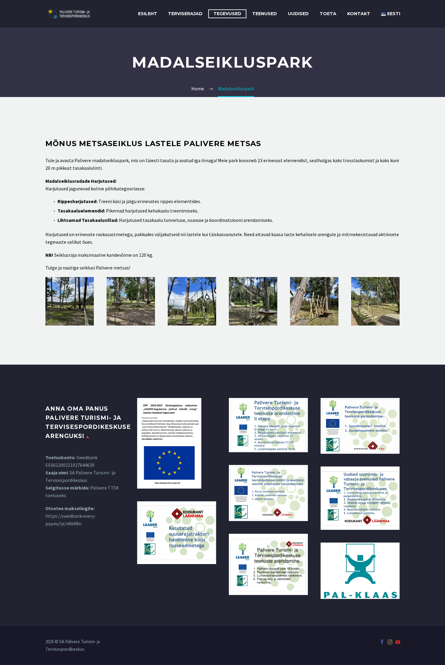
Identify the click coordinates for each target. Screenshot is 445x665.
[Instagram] (389, 642)
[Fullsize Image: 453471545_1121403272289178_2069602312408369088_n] (314, 301)
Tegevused (227, 13)
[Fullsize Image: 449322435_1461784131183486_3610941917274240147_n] (192, 301)
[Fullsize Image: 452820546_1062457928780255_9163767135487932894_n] (375, 301)
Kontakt (358, 13)
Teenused (264, 13)
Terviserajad (185, 13)
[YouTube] (397, 642)
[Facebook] (382, 642)
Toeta (328, 13)
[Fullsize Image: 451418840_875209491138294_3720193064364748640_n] (253, 301)
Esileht (147, 13)
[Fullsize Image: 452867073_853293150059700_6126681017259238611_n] (131, 301)
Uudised (298, 13)
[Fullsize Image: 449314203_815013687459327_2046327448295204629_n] (69, 301)
